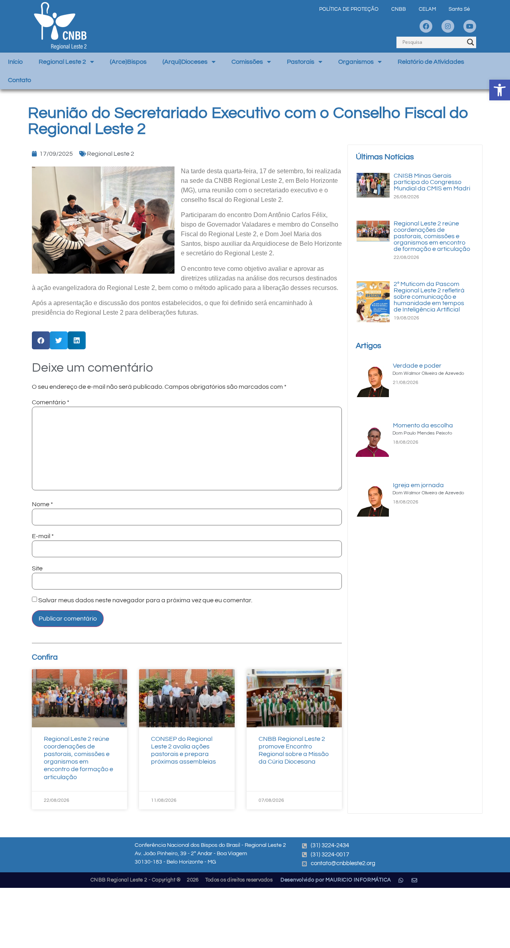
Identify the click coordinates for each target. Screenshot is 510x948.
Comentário (50, 402)
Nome (42, 504)
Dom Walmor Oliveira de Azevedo (428, 373)
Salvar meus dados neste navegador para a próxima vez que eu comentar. (145, 600)
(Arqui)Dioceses (185, 62)
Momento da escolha (423, 425)
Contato (19, 80)
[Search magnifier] (470, 42)
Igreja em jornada (418, 485)
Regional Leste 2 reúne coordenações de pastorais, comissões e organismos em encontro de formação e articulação (432, 236)
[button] (499, 90)
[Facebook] (426, 26)
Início (15, 62)
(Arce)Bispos (128, 62)
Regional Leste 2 (62, 62)
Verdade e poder (417, 365)
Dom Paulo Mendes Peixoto (422, 433)
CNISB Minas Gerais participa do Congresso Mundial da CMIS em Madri (432, 182)
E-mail (43, 536)
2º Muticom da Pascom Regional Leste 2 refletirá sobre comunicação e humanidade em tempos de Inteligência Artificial (429, 297)
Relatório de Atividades (431, 62)
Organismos (356, 62)
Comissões (247, 62)
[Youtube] (469, 26)
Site (37, 568)
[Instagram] (447, 26)
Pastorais (300, 62)
